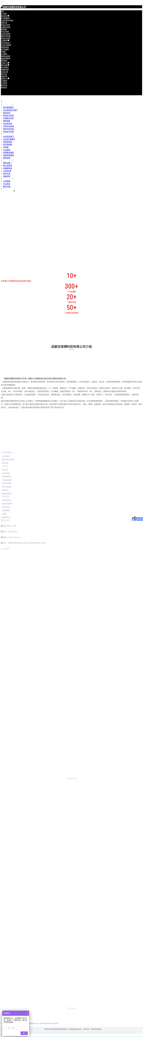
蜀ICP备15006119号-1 (75, 1029)
